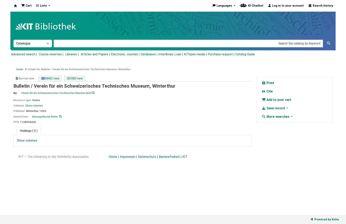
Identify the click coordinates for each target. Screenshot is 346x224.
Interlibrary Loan (169, 54)
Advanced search (23, 54)
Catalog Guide (245, 54)
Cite (269, 91)
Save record (276, 108)
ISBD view (76, 78)
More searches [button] (278, 117)
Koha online (15, 5)
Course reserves (50, 54)
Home (19, 69)
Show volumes (34, 105)
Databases (148, 54)
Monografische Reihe (45, 116)
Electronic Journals (124, 54)
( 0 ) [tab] (28, 131)
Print (270, 83)
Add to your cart (278, 100)
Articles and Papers (94, 54)
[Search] (329, 43)
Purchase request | (221, 54)
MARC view (52, 78)
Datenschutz (147, 157)
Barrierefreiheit (169, 157)
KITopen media (194, 54)
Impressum (127, 157)
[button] (26, 6)
